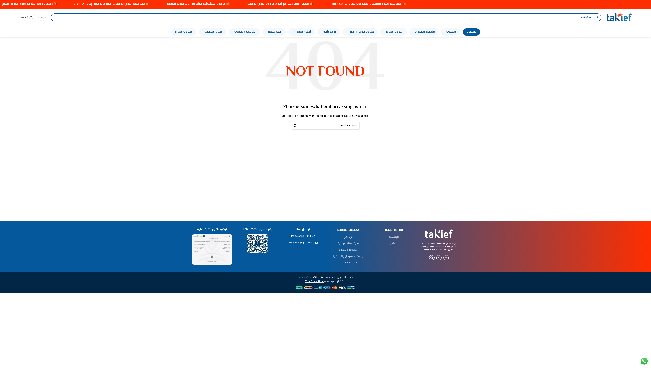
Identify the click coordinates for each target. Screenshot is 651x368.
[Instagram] (446, 257)
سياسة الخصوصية (348, 244)
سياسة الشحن (348, 263)
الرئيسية (394, 237)
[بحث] (56, 17)
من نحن (348, 237)
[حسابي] (42, 17)
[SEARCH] (295, 126)
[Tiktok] (439, 257)
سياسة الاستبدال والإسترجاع (348, 256)
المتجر (393, 244)
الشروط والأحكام (348, 250)
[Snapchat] (432, 257)
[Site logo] (619, 17)
